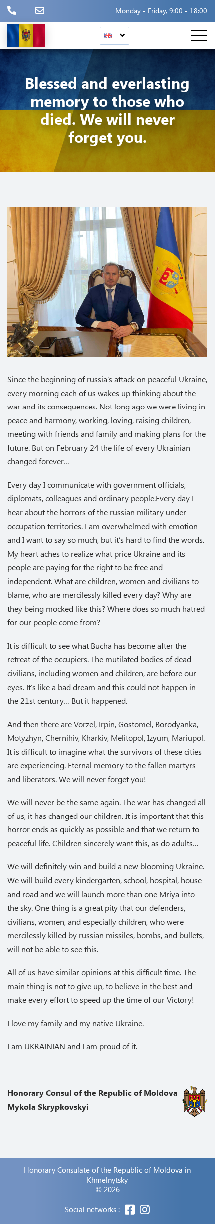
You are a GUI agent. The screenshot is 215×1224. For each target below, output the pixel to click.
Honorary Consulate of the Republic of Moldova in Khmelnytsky (107, 1175)
